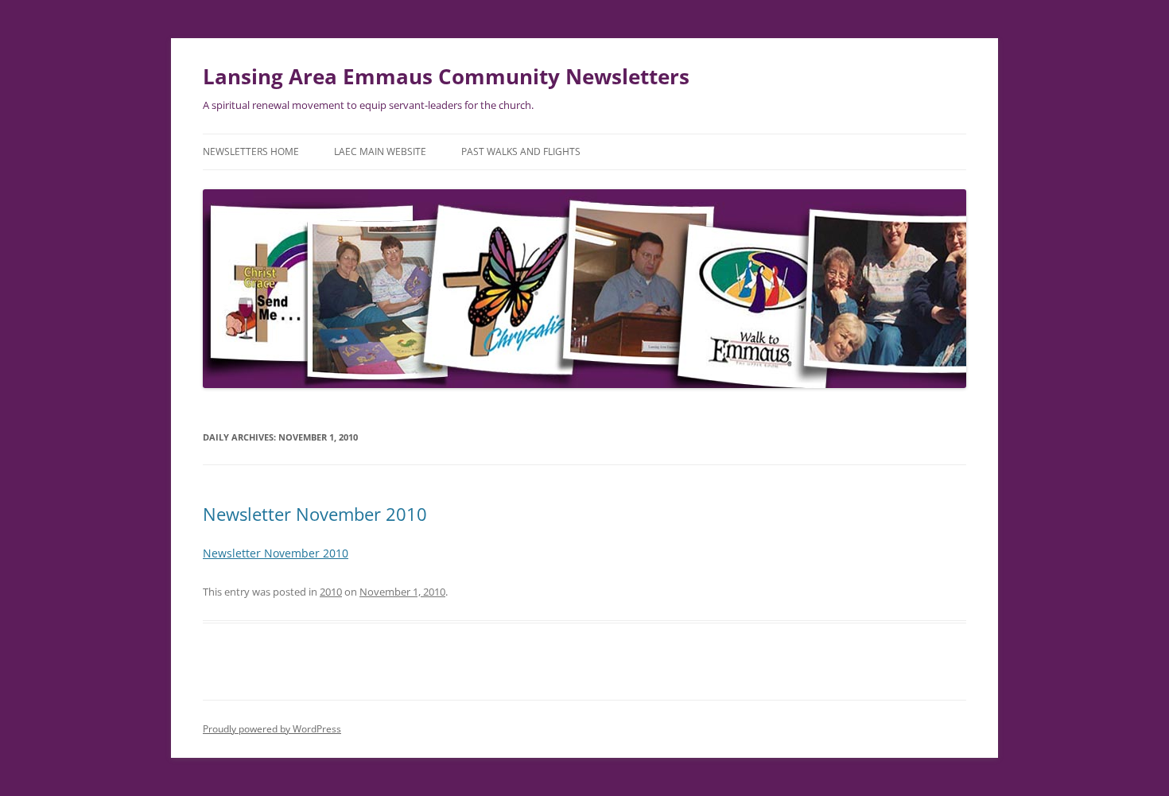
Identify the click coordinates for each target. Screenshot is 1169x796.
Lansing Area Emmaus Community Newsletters (446, 76)
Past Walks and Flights (521, 151)
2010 (331, 591)
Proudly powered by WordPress (272, 729)
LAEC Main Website (380, 151)
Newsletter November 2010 (315, 514)
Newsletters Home (251, 151)
